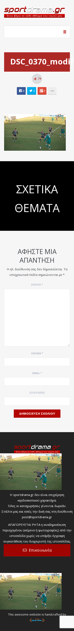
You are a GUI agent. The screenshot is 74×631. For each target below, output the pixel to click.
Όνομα (37, 353)
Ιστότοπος (37, 392)
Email (37, 373)
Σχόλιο (37, 284)
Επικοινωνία (40, 550)
